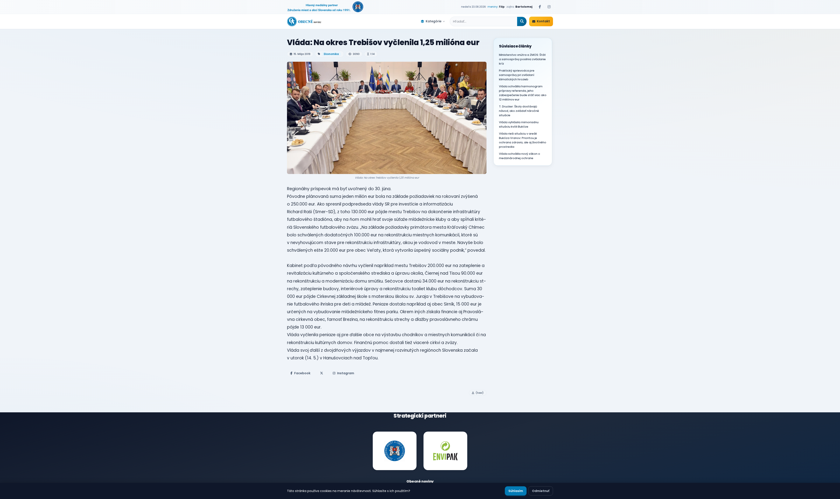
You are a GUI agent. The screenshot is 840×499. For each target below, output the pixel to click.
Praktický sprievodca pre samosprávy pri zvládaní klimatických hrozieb (516, 75)
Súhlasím (515, 491)
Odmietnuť (540, 491)
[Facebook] (540, 7)
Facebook (302, 373)
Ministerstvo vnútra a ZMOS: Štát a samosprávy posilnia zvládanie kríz (522, 59)
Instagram (345, 373)
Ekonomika (331, 54)
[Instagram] (549, 7)
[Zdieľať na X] (322, 373)
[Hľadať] (522, 21)
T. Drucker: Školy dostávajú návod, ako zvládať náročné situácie (519, 111)
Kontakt (543, 21)
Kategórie (433, 21)
